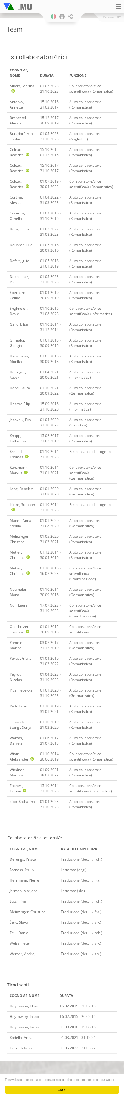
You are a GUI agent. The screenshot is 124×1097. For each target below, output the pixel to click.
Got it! (62, 1089)
